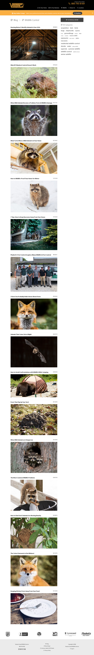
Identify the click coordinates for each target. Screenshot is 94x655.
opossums (64, 38)
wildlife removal (76, 51)
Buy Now (78, 13)
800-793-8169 (22, 646)
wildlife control (66, 51)
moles (62, 35)
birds (76, 28)
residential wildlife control (70, 43)
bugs (62, 30)
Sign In (72, 648)
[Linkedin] (25, 649)
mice (80, 33)
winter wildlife (66, 54)
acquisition (65, 28)
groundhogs (68, 33)
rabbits (77, 38)
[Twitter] (21, 649)
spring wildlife (75, 46)
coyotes (77, 31)
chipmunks (70, 30)
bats (71, 28)
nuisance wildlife (73, 35)
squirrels (64, 49)
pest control (72, 38)
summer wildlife (74, 49)
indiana (76, 33)
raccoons (64, 41)
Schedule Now (73, 20)
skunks (63, 46)
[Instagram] (23, 649)
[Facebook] (19, 649)
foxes (62, 33)
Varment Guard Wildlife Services (72, 646)
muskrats (66, 35)
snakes (69, 46)
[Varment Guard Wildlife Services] (16, 6)
